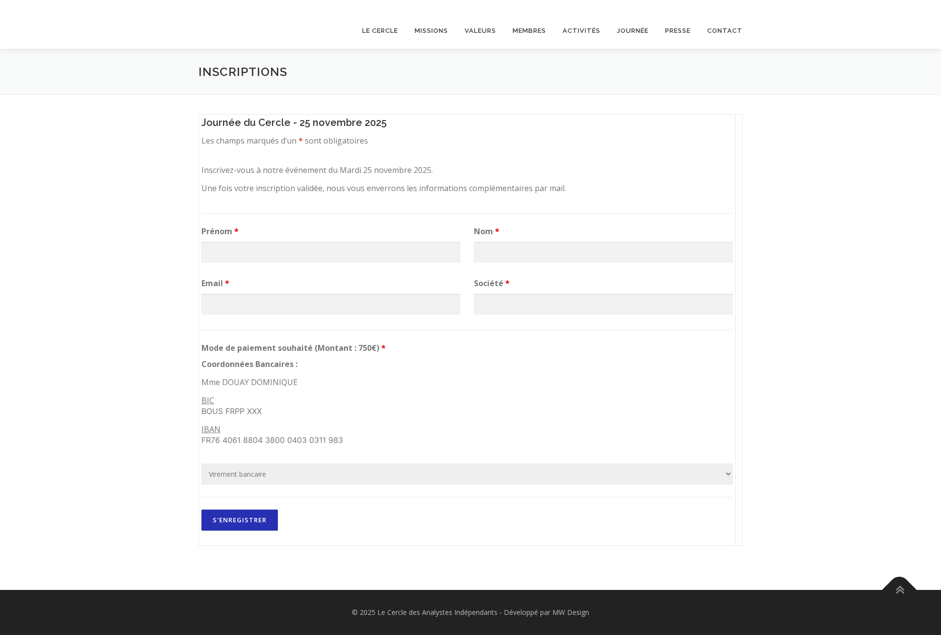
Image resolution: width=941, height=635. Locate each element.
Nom (486, 231)
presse (678, 30)
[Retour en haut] (899, 589)
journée (632, 30)
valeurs (480, 30)
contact (725, 30)
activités (581, 30)
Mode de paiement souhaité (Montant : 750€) (293, 347)
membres (529, 30)
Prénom (220, 231)
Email (215, 283)
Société (492, 283)
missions (431, 30)
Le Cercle (380, 30)
